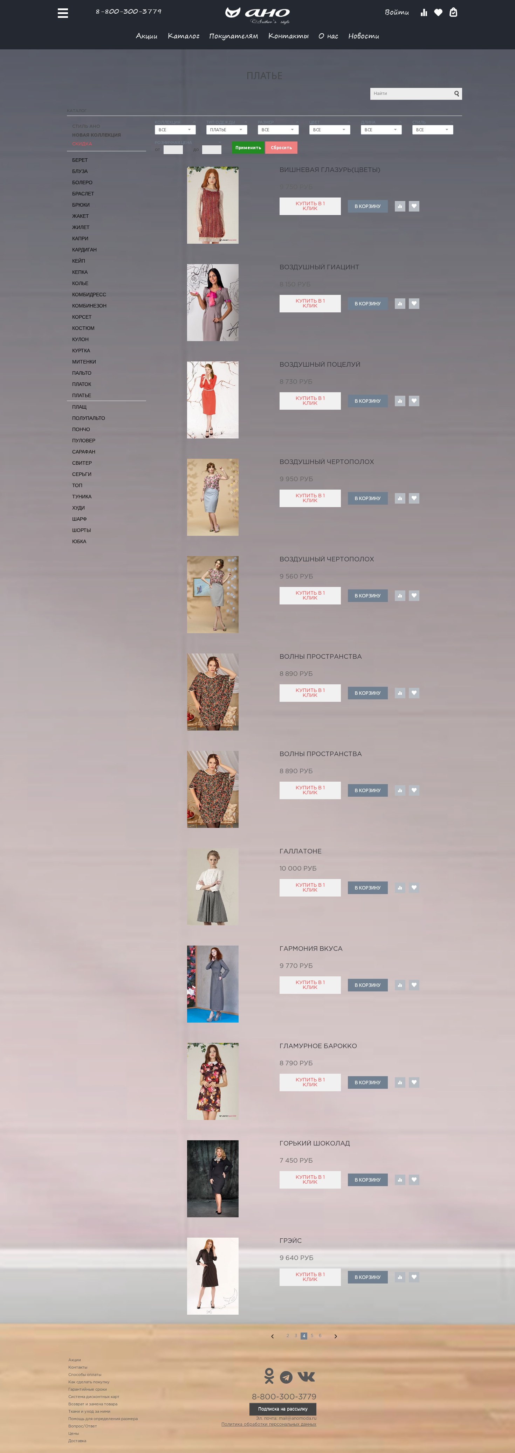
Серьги (81, 474)
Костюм (83, 328)
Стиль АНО (86, 127)
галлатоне (301, 851)
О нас (328, 35)
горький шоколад (315, 1144)
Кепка (80, 272)
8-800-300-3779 (128, 11)
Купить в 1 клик (310, 206)
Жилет (81, 227)
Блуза (80, 171)
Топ (77, 485)
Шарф (79, 519)
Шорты (81, 530)
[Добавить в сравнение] (400, 206)
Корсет (82, 317)
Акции (147, 35)
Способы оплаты (84, 1375)
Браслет (83, 193)
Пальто (81, 373)
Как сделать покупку (89, 1382)
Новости (363, 35)
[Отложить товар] (414, 206)
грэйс (291, 1241)
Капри (80, 238)
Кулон (80, 339)
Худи (78, 508)
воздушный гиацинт (319, 267)
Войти (398, 12)
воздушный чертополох (327, 462)
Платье (81, 395)
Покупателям (233, 35)
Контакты (288, 35)
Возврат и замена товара (92, 1404)
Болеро (82, 182)
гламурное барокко (318, 1046)
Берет (80, 160)
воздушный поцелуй (320, 365)
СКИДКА (82, 144)
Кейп (78, 261)
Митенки (84, 362)
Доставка (77, 1441)
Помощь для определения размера (103, 1419)
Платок (81, 384)
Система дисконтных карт (93, 1397)
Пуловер (83, 440)
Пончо (81, 429)
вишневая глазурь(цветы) (330, 170)
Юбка (79, 541)
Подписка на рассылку (283, 1409)
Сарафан (83, 452)
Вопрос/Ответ (82, 1426)
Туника (81, 496)
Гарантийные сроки (87, 1389)
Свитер (82, 463)
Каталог (183, 35)
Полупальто (88, 418)
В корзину (367, 206)
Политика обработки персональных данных (268, 1424)
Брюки (81, 205)
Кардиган (84, 249)
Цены (73, 1433)
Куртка (81, 350)
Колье (80, 283)
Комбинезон (89, 306)
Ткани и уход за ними (89, 1411)
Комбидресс (89, 294)
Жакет (80, 216)
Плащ (79, 407)
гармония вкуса (311, 949)
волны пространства (321, 657)
